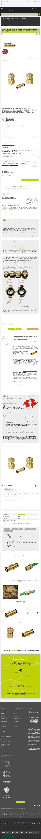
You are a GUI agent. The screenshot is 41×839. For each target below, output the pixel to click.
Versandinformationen (17, 716)
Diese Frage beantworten (34, 341)
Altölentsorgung (16, 721)
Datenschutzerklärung (17, 711)
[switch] (3, 832)
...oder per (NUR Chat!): (10, 165)
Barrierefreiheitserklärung (17, 723)
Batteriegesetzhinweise (17, 718)
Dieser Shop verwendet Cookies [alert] (20, 820)
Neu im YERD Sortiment (4, 718)
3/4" (18, 230)
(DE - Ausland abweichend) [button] (6, 175)
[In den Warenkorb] (3, 57)
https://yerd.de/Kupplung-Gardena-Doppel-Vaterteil (22, 360)
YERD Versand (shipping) (20, 685)
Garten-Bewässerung (8, 117)
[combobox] (19, 34)
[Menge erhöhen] (19, 180)
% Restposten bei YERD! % (4, 723)
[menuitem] (4, 11)
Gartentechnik (16, 657)
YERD (7, 675)
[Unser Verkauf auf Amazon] (37, 717)
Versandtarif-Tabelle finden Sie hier (17, 150)
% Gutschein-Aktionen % (4, 721)
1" (21, 230)
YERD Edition (2, 728)
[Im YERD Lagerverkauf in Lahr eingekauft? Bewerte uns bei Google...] (34, 724)
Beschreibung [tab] (6, 194)
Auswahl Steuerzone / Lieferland (8, 145)
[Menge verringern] (3, 180)
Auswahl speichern (23, 836)
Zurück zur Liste (5, 41)
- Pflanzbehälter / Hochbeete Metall (6, 736)
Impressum (16, 726)
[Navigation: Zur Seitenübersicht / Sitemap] (3, 40)
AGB (15, 713)
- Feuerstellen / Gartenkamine (5, 734)
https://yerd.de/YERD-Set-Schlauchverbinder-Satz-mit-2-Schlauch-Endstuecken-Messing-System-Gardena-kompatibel (17, 814)
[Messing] (19, 512)
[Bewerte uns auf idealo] (32, 720)
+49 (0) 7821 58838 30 (36, 1)
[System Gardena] (19, 510)
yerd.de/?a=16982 (22, 501)
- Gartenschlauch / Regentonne (5, 739)
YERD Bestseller (3, 716)
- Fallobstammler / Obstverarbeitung (6, 741)
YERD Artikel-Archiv (3, 726)
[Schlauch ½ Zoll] (19, 508)
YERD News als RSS (3, 731)
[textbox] (19, 34)
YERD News (2, 729)
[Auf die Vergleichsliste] (36, 66)
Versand (10, 149)
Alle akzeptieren (8, 836)
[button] (32, 8)
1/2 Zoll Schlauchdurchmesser (8, 228)
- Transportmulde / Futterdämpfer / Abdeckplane (6, 745)
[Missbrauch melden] (37, 341)
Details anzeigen (35, 836)
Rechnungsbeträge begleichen (5, 711)
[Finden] (39, 14)
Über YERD (2, 713)
